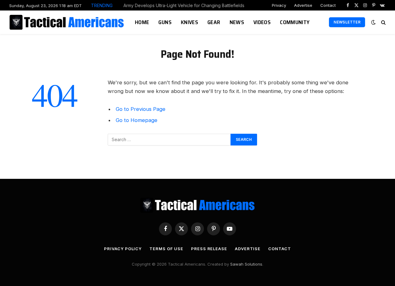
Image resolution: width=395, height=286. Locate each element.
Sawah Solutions (246, 264)
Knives (189, 22)
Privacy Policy (123, 248)
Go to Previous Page (140, 109)
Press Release (209, 248)
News (237, 22)
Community (295, 22)
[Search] (383, 22)
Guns (164, 22)
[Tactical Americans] (67, 22)
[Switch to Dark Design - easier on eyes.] (373, 22)
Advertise (303, 5)
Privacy (279, 5)
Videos (262, 22)
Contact (328, 5)
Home (142, 22)
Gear (213, 22)
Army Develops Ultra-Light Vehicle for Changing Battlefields (183, 5)
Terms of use (166, 248)
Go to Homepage (136, 120)
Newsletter (347, 22)
